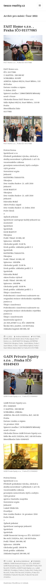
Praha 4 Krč (29, 570)
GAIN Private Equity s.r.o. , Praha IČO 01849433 (21, 360)
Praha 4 (21, 570)
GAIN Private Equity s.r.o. (26, 568)
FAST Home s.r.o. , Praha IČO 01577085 (20, 28)
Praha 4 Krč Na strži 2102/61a (20, 572)
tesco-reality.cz (14, 5)
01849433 (36, 561)
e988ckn (7, 563)
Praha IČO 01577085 (31, 348)
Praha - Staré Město (26, 343)
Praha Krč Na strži (18, 575)
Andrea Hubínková (22, 336)
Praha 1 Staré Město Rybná (23, 346)
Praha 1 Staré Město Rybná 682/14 (21, 347)
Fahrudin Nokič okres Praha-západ (21, 339)
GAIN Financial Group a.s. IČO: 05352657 (25, 563)
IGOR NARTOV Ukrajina (21, 341)
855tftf (6, 339)
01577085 (36, 336)
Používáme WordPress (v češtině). (16, 583)
